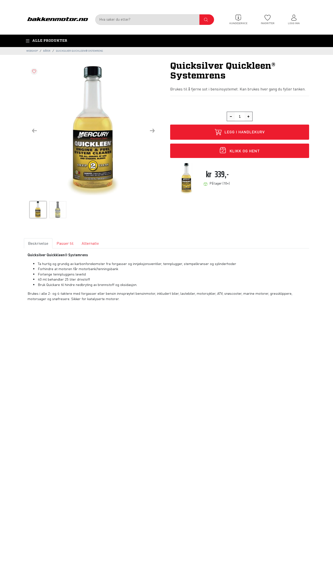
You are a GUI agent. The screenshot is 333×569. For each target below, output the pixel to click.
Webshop (32, 50)
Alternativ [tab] (90, 243)
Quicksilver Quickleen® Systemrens (79, 50)
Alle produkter (49, 40)
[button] (34, 130)
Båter (46, 50)
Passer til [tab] (65, 243)
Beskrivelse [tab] (38, 243)
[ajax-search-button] (206, 19)
